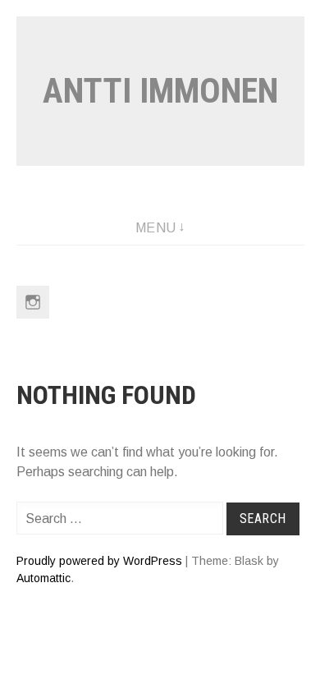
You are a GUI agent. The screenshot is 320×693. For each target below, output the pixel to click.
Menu (155, 228)
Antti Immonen (160, 91)
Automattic (43, 578)
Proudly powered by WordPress (99, 560)
